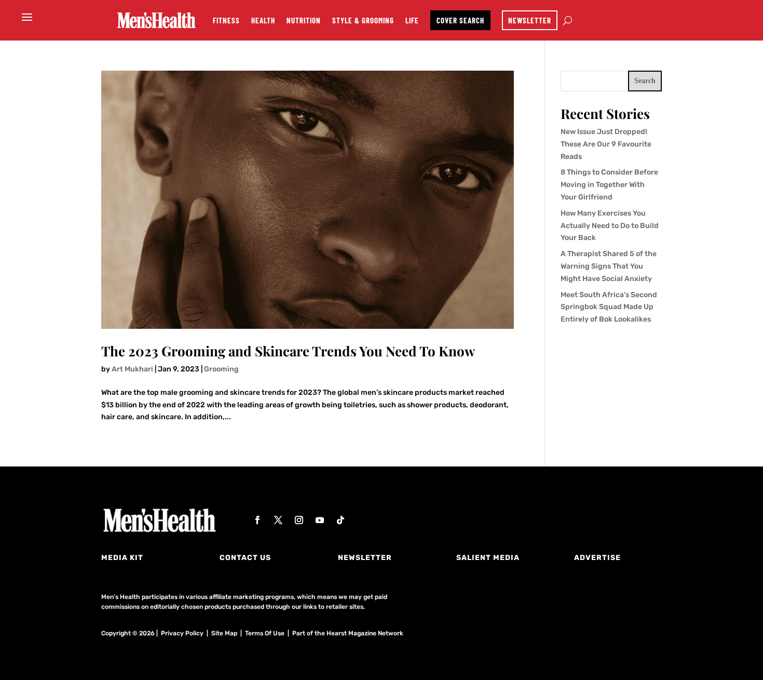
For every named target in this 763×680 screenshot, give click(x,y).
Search (645, 81)
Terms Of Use (264, 633)
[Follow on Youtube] (319, 520)
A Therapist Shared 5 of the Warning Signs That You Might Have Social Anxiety (609, 266)
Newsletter (529, 20)
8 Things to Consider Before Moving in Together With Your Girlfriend (609, 185)
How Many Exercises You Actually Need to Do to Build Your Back (610, 226)
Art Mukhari (132, 369)
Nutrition (304, 20)
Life (412, 20)
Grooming (221, 369)
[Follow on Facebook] (257, 520)
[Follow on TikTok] (340, 520)
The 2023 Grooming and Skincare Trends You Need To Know (288, 351)
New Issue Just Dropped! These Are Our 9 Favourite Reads (606, 144)
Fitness (226, 20)
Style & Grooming (363, 20)
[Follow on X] (278, 520)
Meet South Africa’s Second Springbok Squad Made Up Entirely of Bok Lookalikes (609, 307)
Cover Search (460, 20)
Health (263, 20)
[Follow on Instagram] (299, 520)
